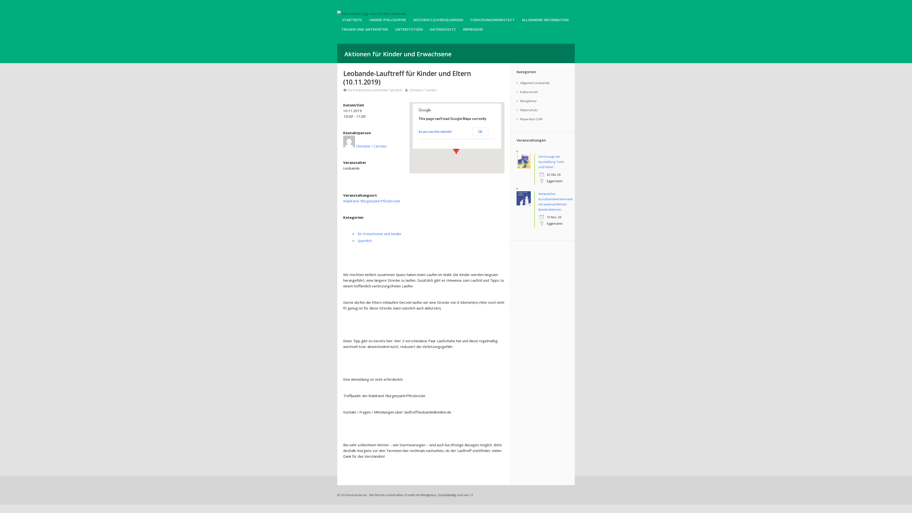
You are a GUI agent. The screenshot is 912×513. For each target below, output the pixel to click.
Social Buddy (447, 495)
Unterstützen (409, 29)
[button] (456, 149)
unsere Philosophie (387, 20)
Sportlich (396, 90)
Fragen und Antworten (365, 29)
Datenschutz (443, 29)
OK (480, 132)
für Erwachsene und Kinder (368, 90)
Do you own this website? (435, 131)
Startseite (352, 20)
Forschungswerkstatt (492, 20)
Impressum (473, 29)
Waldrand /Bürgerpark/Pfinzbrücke (371, 201)
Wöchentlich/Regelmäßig (438, 20)
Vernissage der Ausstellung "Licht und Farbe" (551, 161)
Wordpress (428, 495)
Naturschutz (529, 110)
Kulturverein (529, 92)
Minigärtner (528, 101)
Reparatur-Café (531, 119)
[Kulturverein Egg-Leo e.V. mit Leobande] (371, 13)
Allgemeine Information (545, 20)
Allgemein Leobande (535, 83)
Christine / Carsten (423, 90)
